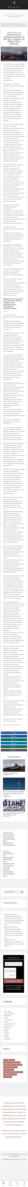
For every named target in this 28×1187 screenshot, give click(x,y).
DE (14, 7)
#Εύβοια (19, 1064)
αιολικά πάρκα (7, 1076)
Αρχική (2, 24)
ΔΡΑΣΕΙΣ (6, 1032)
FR (11, 7)
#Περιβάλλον (7, 1067)
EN (8, 7)
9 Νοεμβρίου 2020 (7, 774)
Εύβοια (6, 1034)
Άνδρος (6, 1022)
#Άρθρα (17, 1062)
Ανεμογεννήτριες (8, 24)
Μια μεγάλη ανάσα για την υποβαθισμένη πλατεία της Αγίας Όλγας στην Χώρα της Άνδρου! (12, 929)
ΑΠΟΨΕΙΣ (7, 1028)
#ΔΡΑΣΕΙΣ (13, 1064)
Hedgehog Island (8, 1069)
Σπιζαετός (6, 1074)
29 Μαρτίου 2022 (7, 796)
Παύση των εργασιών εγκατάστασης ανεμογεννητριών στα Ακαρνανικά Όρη (13, 935)
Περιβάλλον (7, 1039)
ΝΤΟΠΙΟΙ (6, 1036)
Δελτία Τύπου (19, 1072)
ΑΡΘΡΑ (6, 1030)
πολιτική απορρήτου (11, 987)
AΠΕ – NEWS (8, 1011)
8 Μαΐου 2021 (6, 816)
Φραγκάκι (13, 1074)
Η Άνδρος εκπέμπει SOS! (10, 773)
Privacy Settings (14, 1156)
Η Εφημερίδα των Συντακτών (13, 724)
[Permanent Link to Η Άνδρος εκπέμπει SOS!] (14, 771)
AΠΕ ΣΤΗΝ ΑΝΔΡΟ (9, 1013)
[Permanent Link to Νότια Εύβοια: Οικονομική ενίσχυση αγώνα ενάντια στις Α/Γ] (14, 811)
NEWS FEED (7, 1015)
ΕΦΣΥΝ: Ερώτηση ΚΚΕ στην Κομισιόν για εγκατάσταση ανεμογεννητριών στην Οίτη (13, 793)
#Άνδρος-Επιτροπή (9, 1062)
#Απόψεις (6, 1064)
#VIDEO (6, 1059)
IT (19, 7)
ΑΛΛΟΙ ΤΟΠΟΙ (8, 1020)
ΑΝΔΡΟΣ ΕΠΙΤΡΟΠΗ (10, 1024)
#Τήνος (15, 1067)
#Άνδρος (12, 1059)
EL (17, 7)
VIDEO (6, 1017)
